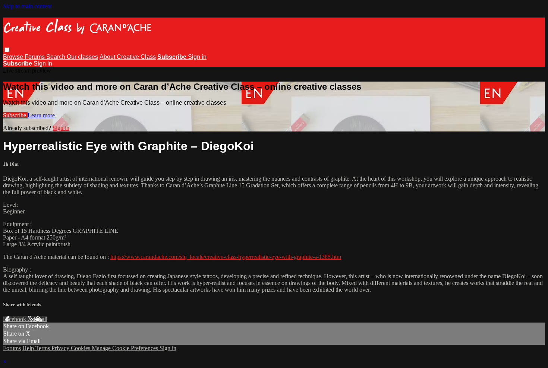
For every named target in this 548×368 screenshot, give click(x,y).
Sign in (197, 57)
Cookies (81, 348)
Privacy (61, 348)
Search (56, 57)
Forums (35, 57)
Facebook (15, 319)
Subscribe (15, 115)
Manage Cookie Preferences (126, 348)
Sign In (43, 63)
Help (28, 348)
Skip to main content (27, 6)
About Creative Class (128, 57)
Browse (14, 57)
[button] (6, 49)
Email (40, 319)
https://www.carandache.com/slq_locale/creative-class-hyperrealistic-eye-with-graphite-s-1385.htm (225, 257)
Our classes (82, 57)
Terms (43, 348)
